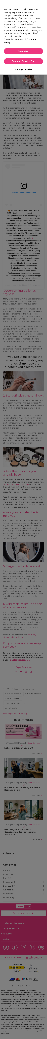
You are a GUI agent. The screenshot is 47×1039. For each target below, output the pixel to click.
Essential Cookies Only (23, 61)
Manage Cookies (23, 69)
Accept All (23, 51)
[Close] (44, 3)
